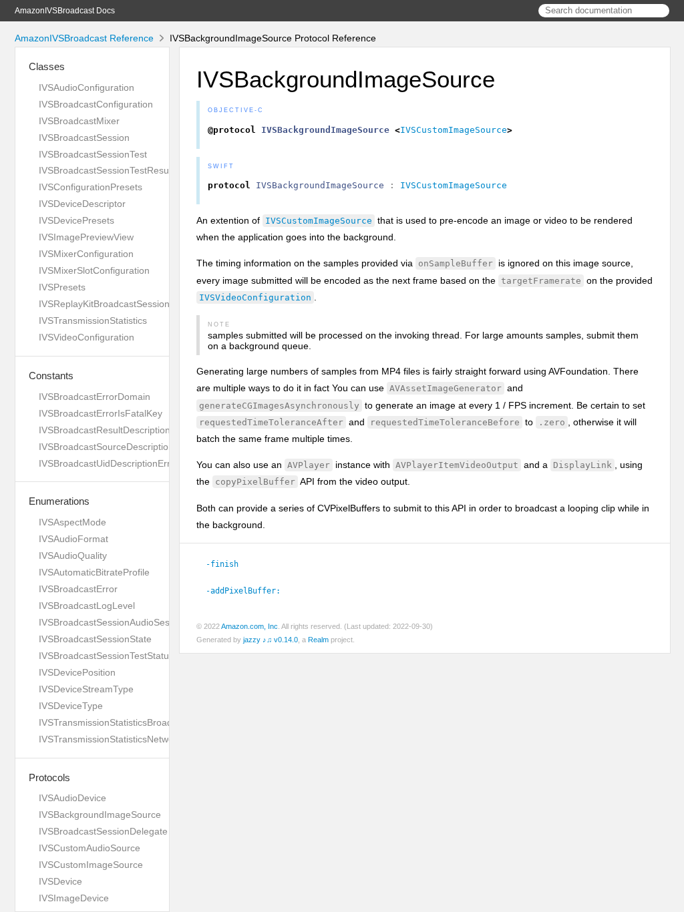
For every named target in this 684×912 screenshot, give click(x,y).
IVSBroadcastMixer (79, 121)
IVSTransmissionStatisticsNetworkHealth (124, 739)
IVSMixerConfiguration (86, 253)
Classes (47, 66)
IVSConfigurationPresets (90, 187)
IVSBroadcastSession (84, 137)
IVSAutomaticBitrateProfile (94, 572)
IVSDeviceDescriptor (82, 203)
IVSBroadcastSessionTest (93, 154)
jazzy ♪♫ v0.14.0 (270, 640)
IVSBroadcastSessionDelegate (103, 831)
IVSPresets (62, 287)
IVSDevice (60, 881)
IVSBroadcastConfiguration (96, 104)
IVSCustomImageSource (91, 864)
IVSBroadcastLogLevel (87, 605)
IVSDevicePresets (76, 220)
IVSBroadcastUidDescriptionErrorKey (117, 463)
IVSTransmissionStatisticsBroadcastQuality (129, 722)
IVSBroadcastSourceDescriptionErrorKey (125, 446)
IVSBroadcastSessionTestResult (106, 170)
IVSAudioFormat (73, 538)
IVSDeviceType (71, 705)
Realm (318, 640)
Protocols (49, 777)
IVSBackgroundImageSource (100, 814)
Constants (51, 375)
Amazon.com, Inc (249, 626)
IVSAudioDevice (72, 797)
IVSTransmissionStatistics (93, 320)
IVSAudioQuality (73, 555)
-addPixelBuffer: (249, 591)
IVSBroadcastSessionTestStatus (106, 655)
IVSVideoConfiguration (86, 337)
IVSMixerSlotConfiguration (94, 270)
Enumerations (59, 501)
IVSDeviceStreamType (86, 689)
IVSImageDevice (74, 898)
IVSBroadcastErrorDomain (94, 396)
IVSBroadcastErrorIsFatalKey (100, 413)
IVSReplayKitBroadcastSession (104, 303)
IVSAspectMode (72, 522)
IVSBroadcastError (78, 589)
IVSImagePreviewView (86, 237)
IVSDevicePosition (77, 672)
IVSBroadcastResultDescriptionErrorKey (123, 430)
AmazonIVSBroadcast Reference (84, 38)
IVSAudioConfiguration (86, 87)
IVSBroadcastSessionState (95, 639)
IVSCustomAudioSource (89, 848)
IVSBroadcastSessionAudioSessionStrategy (130, 622)
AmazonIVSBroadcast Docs (65, 10)
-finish (227, 564)
